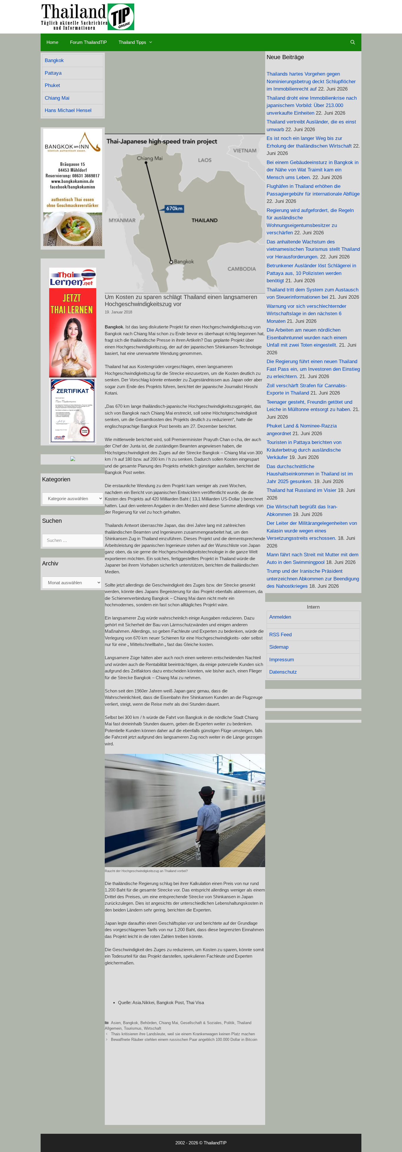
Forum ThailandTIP (88, 42)
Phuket (52, 85)
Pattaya (53, 73)
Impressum (281, 659)
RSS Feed (280, 634)
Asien (116, 1023)
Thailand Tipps (132, 42)
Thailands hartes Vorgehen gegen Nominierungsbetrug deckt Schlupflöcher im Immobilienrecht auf (311, 81)
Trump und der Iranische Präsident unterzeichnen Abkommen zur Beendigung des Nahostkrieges (313, 578)
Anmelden (280, 617)
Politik (229, 1023)
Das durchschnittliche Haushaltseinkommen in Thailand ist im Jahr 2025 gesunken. (310, 474)
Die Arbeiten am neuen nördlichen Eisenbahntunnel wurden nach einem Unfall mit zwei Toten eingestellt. (307, 337)
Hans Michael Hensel (68, 110)
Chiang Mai (168, 1023)
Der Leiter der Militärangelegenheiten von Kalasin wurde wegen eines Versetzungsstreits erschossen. (312, 530)
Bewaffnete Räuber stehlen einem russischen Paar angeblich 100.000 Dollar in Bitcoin (184, 1039)
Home (52, 42)
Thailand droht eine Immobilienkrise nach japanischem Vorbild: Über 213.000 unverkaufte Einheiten (312, 105)
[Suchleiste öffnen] (352, 42)
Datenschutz (283, 672)
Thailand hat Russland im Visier (301, 490)
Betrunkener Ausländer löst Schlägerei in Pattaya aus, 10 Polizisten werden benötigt (311, 273)
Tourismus (133, 1028)
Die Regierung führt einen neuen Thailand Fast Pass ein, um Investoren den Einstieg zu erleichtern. (313, 369)
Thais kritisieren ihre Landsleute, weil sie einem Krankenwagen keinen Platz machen (183, 1034)
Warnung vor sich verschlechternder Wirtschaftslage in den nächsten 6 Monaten (306, 313)
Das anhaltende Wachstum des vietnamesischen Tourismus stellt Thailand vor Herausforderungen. (313, 249)
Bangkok (130, 1023)
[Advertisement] (185, 92)
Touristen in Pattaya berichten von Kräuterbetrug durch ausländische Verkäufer (304, 450)
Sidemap (278, 647)
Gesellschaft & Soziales (201, 1023)
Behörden (148, 1023)
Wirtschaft (152, 1028)
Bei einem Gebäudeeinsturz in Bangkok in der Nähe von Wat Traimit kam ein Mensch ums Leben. (312, 170)
